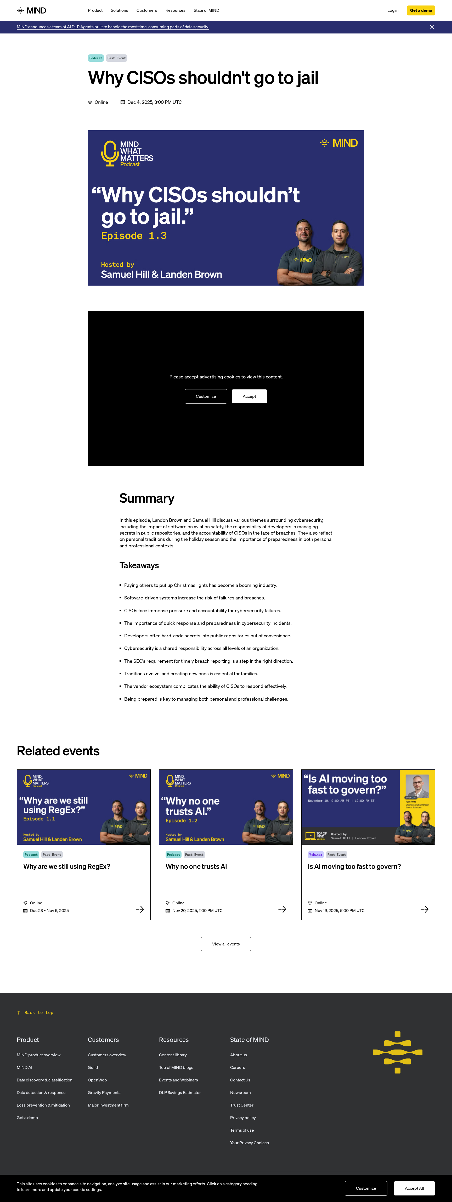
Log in (393, 10)
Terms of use (242, 1130)
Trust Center (241, 1105)
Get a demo (421, 10)
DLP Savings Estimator (180, 1092)
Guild (93, 1067)
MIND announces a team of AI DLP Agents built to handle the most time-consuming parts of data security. (113, 27)
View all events (226, 944)
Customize (206, 396)
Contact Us (240, 1080)
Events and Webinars (178, 1080)
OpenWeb (97, 1080)
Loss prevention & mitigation (43, 1105)
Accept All (414, 1188)
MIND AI (24, 1067)
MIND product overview (39, 1055)
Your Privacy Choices (249, 1143)
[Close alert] (432, 27)
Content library (173, 1055)
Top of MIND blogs (176, 1067)
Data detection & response (41, 1092)
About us (238, 1055)
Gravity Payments (104, 1092)
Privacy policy (243, 1117)
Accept (249, 396)
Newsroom (240, 1092)
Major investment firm (108, 1105)
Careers (237, 1067)
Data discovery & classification (44, 1080)
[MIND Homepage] (48, 10)
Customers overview (107, 1055)
